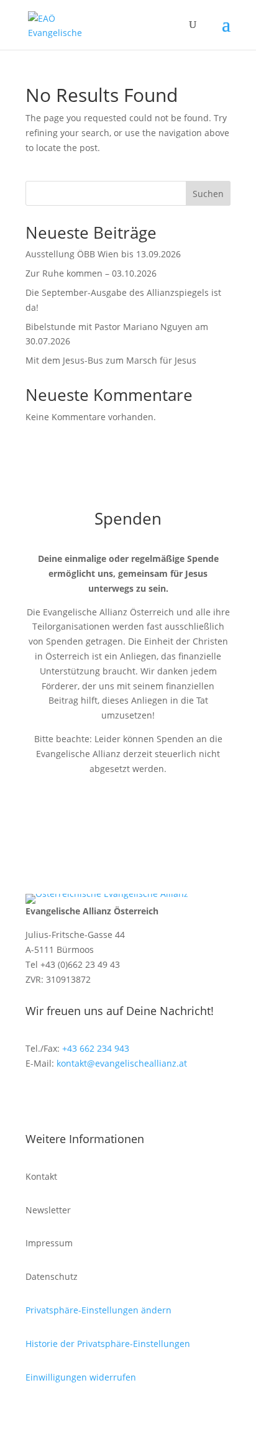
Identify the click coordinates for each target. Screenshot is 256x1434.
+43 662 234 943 (95, 1048)
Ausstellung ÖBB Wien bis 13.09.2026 (103, 254)
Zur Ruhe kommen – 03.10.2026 (91, 273)
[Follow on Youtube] (85, 1100)
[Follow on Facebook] (35, 1100)
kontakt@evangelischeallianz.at (122, 1063)
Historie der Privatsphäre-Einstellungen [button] (107, 1343)
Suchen (208, 194)
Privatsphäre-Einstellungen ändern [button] (98, 1310)
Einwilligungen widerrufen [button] (80, 1377)
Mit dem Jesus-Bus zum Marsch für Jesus (110, 360)
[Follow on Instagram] (60, 1100)
